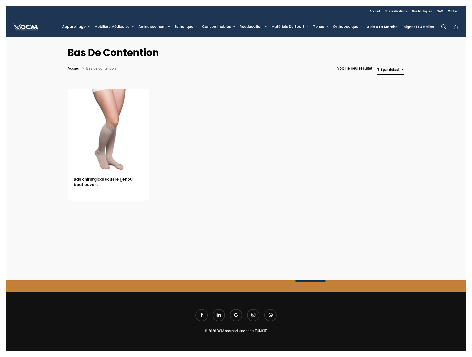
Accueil (73, 68)
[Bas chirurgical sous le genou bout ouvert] (108, 130)
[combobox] (390, 69)
